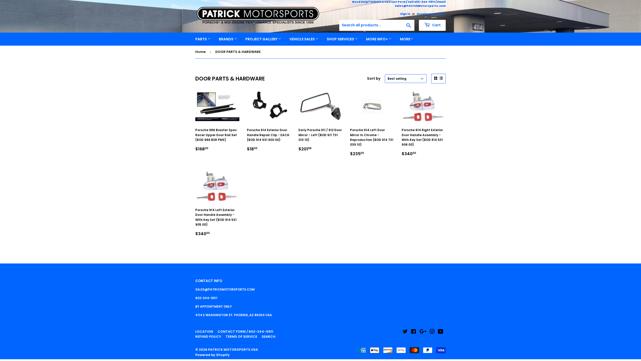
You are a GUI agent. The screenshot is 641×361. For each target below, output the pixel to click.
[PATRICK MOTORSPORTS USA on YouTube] (440, 332)
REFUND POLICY (208, 336)
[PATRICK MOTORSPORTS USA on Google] (422, 332)
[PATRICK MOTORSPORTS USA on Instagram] (432, 332)
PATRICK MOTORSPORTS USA (233, 349)
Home (200, 51)
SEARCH (268, 336)
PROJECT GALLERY (261, 39)
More (405, 39)
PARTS (201, 39)
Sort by (373, 78)
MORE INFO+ (377, 39)
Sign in (405, 14)
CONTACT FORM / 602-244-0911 (245, 331)
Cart (436, 25)
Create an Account (431, 14)
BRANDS (226, 39)
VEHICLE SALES (302, 39)
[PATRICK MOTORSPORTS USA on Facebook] (413, 332)
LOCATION (204, 331)
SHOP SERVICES (341, 39)
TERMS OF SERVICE (241, 336)
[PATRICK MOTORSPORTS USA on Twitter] (405, 332)
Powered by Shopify (212, 354)
